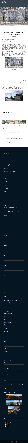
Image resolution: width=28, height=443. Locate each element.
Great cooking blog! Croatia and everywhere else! (9, 171)
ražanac (5, 268)
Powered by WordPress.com (14, 441)
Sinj (4, 275)
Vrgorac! (5, 191)
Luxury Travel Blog (6, 200)
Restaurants (5, 269)
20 (19, 385)
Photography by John (6, 181)
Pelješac (5, 265)
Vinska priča (5, 351)
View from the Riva (6, 188)
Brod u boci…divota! (6, 324)
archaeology (5, 232)
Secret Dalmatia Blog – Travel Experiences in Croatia (8, 5)
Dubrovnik (5, 242)
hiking (4, 248)
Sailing (4, 272)
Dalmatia (5, 241)
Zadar (4, 288)
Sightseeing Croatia (6, 157)
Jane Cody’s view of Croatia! (7, 174)
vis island (5, 285)
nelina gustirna (5, 341)
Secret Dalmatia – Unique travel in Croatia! (9, 156)
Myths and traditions (6, 259)
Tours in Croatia (5, 278)
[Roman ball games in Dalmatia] (14, 122)
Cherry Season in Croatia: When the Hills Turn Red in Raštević (11, 208)
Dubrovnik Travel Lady (6, 328)
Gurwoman (5, 334)
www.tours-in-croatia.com (5, 110)
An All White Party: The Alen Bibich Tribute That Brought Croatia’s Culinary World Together (13, 212)
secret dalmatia (14, 132)
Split (17, 132)
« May (4, 389)
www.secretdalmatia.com (5, 109)
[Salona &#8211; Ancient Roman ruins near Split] (22, 122)
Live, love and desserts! (6, 338)
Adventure (5, 231)
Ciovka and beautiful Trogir (7, 164)
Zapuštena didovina (6, 195)
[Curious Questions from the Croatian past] (6, 122)
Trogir (4, 282)
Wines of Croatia (6, 192)
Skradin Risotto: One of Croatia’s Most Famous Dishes (10, 210)
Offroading (5, 262)
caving (4, 238)
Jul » (6, 389)
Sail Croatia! (5, 202)
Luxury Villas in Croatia (6, 153)
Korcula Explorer (6, 175)
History (11, 132)
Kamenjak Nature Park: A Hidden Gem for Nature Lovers (10, 225)
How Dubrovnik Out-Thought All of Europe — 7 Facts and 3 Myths (11, 207)
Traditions (5, 279)
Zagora (4, 289)
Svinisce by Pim (5, 184)
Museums (5, 258)
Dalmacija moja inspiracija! (7, 165)
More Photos (5, 415)
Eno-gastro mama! (6, 331)
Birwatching (5, 235)
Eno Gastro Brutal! (6, 168)
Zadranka (5, 194)
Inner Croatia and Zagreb (7, 252)
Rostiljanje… (5, 182)
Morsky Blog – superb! (6, 178)
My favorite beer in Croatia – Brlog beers (9, 307)
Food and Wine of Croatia (7, 245)
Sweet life (5, 185)
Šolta (4, 292)
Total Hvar (5, 348)
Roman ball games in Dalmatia (13, 124)
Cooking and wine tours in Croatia (8, 313)
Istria (4, 255)
